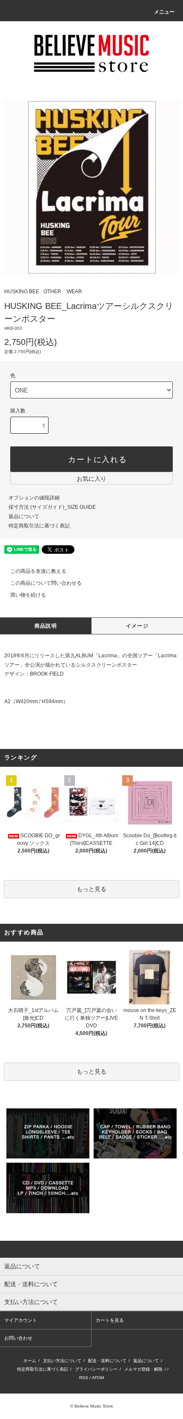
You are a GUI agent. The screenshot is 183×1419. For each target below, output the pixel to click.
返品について (24, 516)
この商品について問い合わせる (46, 583)
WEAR (74, 291)
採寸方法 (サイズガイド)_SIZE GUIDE (52, 507)
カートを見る (110, 1320)
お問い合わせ (18, 1337)
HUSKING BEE (21, 291)
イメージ (137, 626)
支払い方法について (62, 1360)
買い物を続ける (28, 595)
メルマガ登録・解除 (143, 1369)
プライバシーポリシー (96, 1369)
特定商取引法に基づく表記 (39, 526)
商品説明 (45, 626)
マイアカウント (20, 1320)
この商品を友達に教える (38, 571)
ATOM (98, 1377)
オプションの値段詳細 (34, 498)
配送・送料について (107, 1360)
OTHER (52, 291)
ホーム (29, 1360)
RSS (83, 1377)
